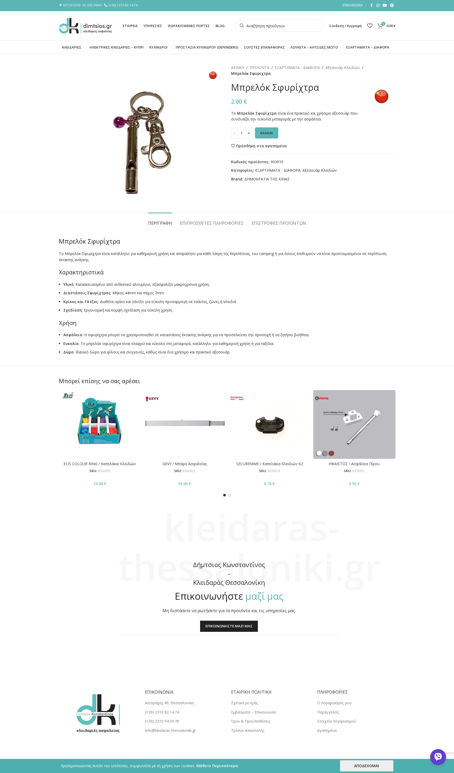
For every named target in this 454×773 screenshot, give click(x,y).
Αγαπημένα (327, 730)
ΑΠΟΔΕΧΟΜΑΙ (366, 765)
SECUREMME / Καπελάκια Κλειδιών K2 (269, 463)
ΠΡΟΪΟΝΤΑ (259, 67)
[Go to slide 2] (229, 495)
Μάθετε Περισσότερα (217, 765)
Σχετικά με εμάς (244, 702)
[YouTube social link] (385, 5)
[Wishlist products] (369, 25)
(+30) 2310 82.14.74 (123, 5)
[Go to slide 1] (224, 495)
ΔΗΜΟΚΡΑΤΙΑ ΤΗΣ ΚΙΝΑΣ (267, 179)
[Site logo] (85, 25)
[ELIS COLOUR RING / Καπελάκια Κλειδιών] (100, 424)
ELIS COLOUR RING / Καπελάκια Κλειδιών (100, 463)
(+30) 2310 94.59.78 (162, 721)
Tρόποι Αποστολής (247, 730)
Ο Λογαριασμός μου (334, 702)
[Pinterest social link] (392, 5)
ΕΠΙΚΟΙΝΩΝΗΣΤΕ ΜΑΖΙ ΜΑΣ (229, 626)
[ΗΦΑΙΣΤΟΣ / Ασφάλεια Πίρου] (354, 424)
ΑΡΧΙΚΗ (237, 67)
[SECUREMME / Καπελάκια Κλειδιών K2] (269, 424)
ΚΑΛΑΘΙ (266, 133)
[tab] (160, 221)
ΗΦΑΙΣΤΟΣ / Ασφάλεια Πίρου (354, 463)
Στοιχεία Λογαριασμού (336, 721)
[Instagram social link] (378, 5)
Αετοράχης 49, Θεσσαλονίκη (169, 702)
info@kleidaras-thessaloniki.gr (170, 730)
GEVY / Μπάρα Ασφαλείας (184, 463)
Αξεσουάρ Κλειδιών (342, 67)
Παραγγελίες (328, 712)
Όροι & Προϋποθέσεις (250, 721)
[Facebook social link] (371, 5)
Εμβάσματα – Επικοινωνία (253, 712)
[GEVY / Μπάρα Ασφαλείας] (185, 424)
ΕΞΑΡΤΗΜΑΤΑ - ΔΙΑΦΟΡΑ (297, 67)
